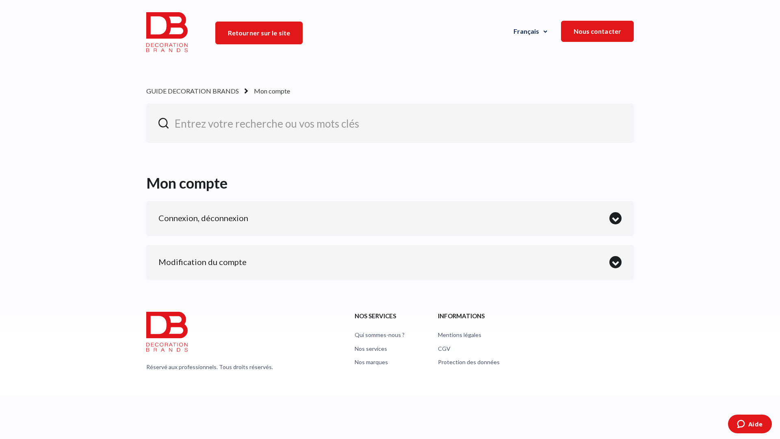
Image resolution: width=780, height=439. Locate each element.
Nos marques (371, 362)
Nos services (371, 348)
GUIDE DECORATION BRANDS (192, 91)
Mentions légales (459, 334)
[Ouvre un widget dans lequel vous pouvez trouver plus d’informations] (750, 425)
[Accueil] (167, 32)
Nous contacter (597, 31)
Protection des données (469, 362)
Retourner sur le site (259, 33)
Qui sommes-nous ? (380, 334)
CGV (444, 348)
